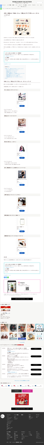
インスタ (3, 8)
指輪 (22, 434)
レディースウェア (9, 417)
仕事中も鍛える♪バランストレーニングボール (13, 74)
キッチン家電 (8, 435)
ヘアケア (37, 435)
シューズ (8, 419)
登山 (36, 417)
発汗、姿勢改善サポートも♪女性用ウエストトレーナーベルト (15, 73)
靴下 (7, 426)
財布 (14, 417)
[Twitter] (1, 7)
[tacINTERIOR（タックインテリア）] (12, 373)
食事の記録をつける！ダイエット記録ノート (13, 75)
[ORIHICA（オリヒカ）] (10, 364)
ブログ (10, 442)
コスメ (37, 431)
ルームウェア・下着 (9, 427)
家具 (14, 433)
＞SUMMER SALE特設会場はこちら (12, 372)
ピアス (22, 435)
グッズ (30, 433)
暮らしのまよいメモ (23, 6)
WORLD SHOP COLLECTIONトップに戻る (22, 408)
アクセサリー (23, 431)
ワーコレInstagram (27, 390)
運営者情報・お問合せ (19, 442)
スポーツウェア (9, 422)
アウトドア (37, 414)
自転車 (30, 416)
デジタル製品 (9, 431)
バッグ (15, 416)
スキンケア (37, 433)
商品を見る (22, 157)
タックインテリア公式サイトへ (36, 374)
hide (8, 66)
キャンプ (37, 416)
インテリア (15, 431)
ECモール (2, 315)
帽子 (7, 424)
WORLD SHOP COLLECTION (22, 1)
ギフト (19, 6)
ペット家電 (30, 435)
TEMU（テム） (20, 129)
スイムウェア (8, 423)
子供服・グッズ (9, 428)
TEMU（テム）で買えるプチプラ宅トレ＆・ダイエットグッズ (14, 68)
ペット (30, 431)
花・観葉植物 (16, 435)
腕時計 (22, 414)
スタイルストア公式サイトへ (36, 369)
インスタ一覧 (22, 342)
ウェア (8, 416)
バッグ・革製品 (16, 414)
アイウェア (8, 425)
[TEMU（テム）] (9, 348)
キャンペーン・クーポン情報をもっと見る (22, 380)
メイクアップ (38, 434)
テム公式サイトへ (6, 275)
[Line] (1, 9)
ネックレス (23, 433)
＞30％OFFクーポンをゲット (9, 267)
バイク (30, 414)
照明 (14, 434)
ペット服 (30, 434)
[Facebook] (1, 5)
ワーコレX (16, 390)
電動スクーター (31, 417)
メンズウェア (9, 418)
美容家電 (8, 434)
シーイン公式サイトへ (36, 356)
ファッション (9, 414)
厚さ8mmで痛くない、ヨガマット (11, 72)
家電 (7, 433)
